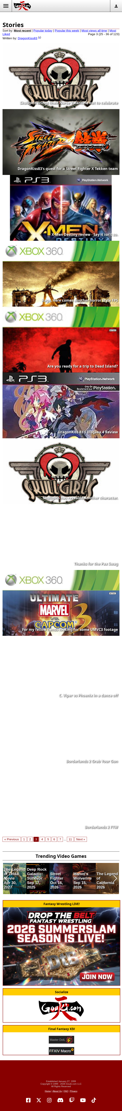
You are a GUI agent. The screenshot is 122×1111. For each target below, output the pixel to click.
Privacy (73, 1091)
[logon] (116, 6)
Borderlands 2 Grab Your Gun (92, 761)
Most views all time (94, 30)
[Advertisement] (61, 16)
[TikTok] (94, 1100)
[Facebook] (28, 1100)
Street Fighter (56, 876)
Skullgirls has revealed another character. (80, 497)
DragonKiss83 (27, 38)
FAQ (66, 1091)
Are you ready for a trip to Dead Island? (82, 366)
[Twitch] (71, 1100)
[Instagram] (49, 1100)
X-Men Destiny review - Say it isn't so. (85, 234)
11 (70, 839)
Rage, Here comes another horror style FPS (80, 300)
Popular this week (67, 30)
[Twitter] (38, 1100)
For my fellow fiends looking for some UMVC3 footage (70, 629)
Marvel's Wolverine (82, 876)
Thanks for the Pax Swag (96, 563)
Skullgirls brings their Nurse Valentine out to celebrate (69, 102)
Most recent (22, 30)
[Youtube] (83, 1100)
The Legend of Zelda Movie (14, 873)
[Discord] (60, 1100)
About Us (57, 1091)
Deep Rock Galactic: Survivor (37, 873)
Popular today (42, 30)
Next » (80, 839)
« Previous (11, 839)
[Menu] (6, 6)
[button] (7, 878)
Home (48, 1091)
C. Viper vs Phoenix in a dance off (88, 695)
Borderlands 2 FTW (101, 827)
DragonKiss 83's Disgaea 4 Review (88, 432)
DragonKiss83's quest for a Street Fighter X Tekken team (68, 168)
